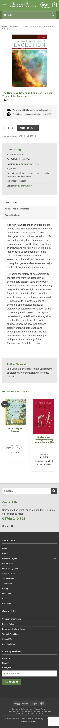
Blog (4, 599)
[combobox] (29, 15)
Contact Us (7, 639)
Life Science (15, 26)
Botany (5, 588)
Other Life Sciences (32, 26)
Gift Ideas (6, 603)
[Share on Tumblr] (35, 136)
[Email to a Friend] (31, 136)
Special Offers (8, 573)
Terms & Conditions (10, 634)
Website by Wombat (29, 721)
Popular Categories (10, 558)
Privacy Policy (8, 624)
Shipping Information (11, 644)
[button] (4, 5)
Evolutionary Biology (23, 186)
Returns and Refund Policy (13, 629)
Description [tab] (11, 202)
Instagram (7, 667)
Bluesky (6, 663)
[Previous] (2, 435)
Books (5, 553)
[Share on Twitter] (28, 136)
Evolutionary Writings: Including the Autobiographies (44, 439)
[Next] (56, 435)
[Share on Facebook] (24, 136)
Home (4, 26)
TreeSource (7, 583)
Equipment (6, 593)
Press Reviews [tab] (12, 215)
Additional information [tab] (17, 209)
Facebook (6, 658)
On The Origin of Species (15, 429)
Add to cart (28, 128)
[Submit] (53, 15)
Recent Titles (8, 563)
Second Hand (8, 578)
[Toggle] (55, 558)
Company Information (11, 619)
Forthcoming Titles (10, 568)
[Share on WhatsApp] (20, 136)
